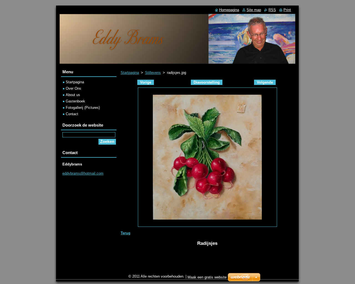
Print (287, 10)
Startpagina (130, 73)
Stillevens (153, 73)
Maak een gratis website (207, 277)
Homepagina (229, 10)
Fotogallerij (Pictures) (83, 107)
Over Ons (73, 88)
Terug (125, 233)
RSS (272, 10)
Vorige (145, 82)
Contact (72, 114)
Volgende (265, 82)
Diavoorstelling (207, 82)
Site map (254, 10)
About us (73, 95)
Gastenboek (75, 101)
